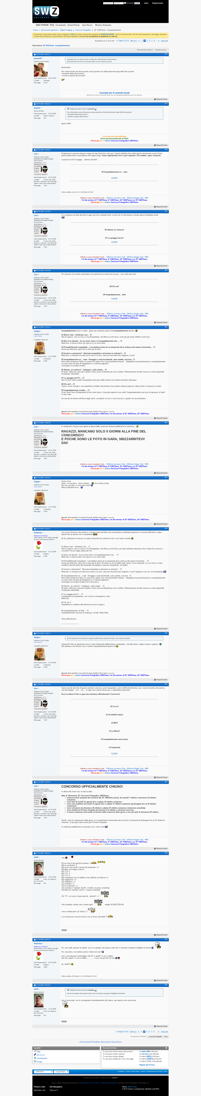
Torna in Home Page (132, 1071)
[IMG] (149, 1056)
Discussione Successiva (111, 1042)
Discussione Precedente (90, 1042)
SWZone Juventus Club (115, 198)
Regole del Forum (147, 1065)
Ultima (163, 41)
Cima (166, 1036)
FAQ (52, 25)
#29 (166, 939)
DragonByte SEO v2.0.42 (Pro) (89, 1083)
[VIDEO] (150, 1059)
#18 (166, 149)
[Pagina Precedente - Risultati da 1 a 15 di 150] (139, 41)
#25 (166, 633)
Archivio (142, 1071)
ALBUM (114, 178)
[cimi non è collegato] (41, 169)
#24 (166, 528)
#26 (166, 684)
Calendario (61, 25)
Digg (38, 1051)
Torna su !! (53, 1090)
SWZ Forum (132, 1087)
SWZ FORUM (42, 25)
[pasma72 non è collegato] (41, 70)
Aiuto (146, 3)
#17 (166, 104)
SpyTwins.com (39, 1090)
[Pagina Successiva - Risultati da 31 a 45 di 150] (158, 41)
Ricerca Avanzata (103, 25)
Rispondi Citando (162, 99)
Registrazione (157, 3)
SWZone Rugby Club (135, 198)
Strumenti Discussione (144, 50)
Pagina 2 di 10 (124, 41)
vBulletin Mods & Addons (109, 1083)
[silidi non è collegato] (39, 868)
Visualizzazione (160, 50)
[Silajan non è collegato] (39, 348)
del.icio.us (41, 1055)
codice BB (145, 1051)
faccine (145, 1054)
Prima (134, 41)
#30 (166, 985)
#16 (166, 54)
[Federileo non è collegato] (38, 545)
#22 (166, 422)
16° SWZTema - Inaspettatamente (56, 46)
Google (39, 1062)
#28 (166, 853)
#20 (166, 270)
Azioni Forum (73, 25)
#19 (166, 211)
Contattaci (121, 1071)
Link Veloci (87, 25)
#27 (166, 782)
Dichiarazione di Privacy (155, 1071)
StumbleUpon (42, 1058)
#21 (166, 327)
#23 (166, 477)
